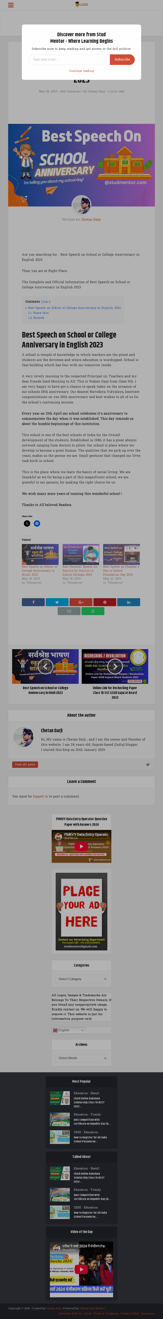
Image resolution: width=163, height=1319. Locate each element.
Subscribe (122, 59)
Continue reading (81, 70)
